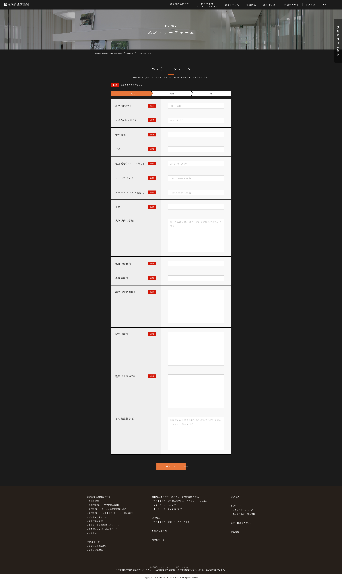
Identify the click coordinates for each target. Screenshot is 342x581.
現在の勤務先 (123, 263)
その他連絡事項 (124, 418)
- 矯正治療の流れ (95, 550)
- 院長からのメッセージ (242, 510)
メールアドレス (124, 178)
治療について (93, 542)
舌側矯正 (156, 518)
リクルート (236, 506)
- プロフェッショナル (97, 517)
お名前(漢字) (123, 105)
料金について (158, 540)
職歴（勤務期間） (125, 291)
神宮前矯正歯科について (98, 497)
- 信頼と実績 (93, 501)
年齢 (118, 207)
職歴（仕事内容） (125, 376)
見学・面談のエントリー (242, 523)
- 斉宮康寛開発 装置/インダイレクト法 (171, 522)
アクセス (235, 497)
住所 (118, 149)
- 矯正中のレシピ (95, 521)
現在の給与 (122, 278)
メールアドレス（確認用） (131, 192)
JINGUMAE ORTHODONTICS (168, 577)
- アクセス (92, 533)
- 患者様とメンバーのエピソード (102, 529)
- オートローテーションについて (167, 509)
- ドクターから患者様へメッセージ (103, 525)
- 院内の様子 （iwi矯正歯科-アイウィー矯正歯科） (110, 513)
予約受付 (235, 532)
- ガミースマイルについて (164, 505)
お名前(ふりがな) (125, 120)
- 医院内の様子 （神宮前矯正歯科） (103, 505)
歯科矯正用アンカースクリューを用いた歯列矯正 (175, 497)
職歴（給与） (123, 334)
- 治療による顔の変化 (97, 546)
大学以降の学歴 (124, 220)
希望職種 (120, 134)
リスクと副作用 (159, 531)
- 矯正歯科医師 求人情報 (243, 514)
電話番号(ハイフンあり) (129, 163)
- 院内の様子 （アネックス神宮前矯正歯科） (108, 509)
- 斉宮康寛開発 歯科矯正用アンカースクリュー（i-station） (180, 501)
